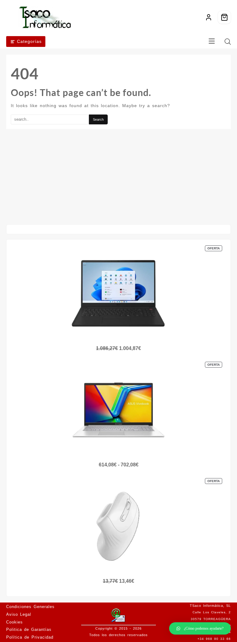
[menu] (211, 41)
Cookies (14, 622)
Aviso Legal (18, 614)
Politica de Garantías (29, 629)
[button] (200, 628)
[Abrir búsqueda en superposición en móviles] (228, 42)
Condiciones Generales (30, 606)
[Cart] (224, 17)
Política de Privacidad (29, 637)
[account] (208, 17)
